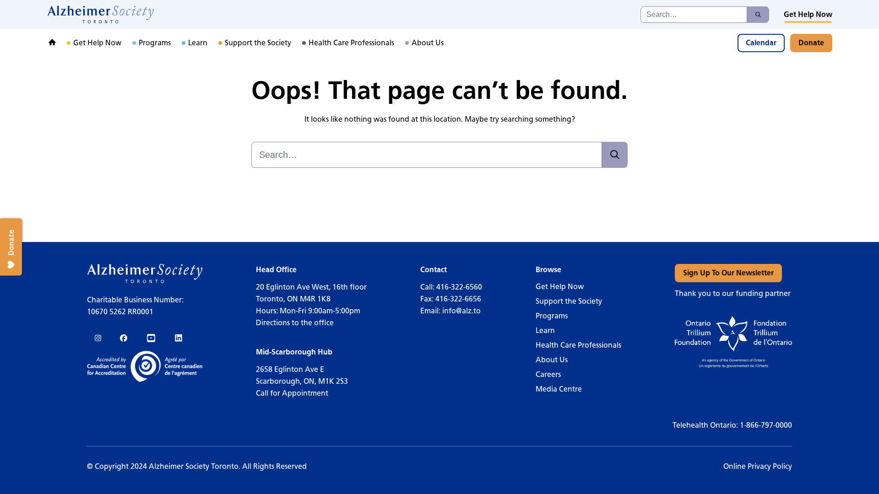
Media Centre (559, 389)
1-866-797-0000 (766, 425)
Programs (552, 315)
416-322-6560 (459, 287)
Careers (548, 374)
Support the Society (569, 301)
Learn (545, 330)
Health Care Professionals (578, 345)
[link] (101, 15)
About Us (552, 359)
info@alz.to (461, 310)
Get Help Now (560, 286)
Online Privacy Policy (757, 466)
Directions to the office (295, 322)
